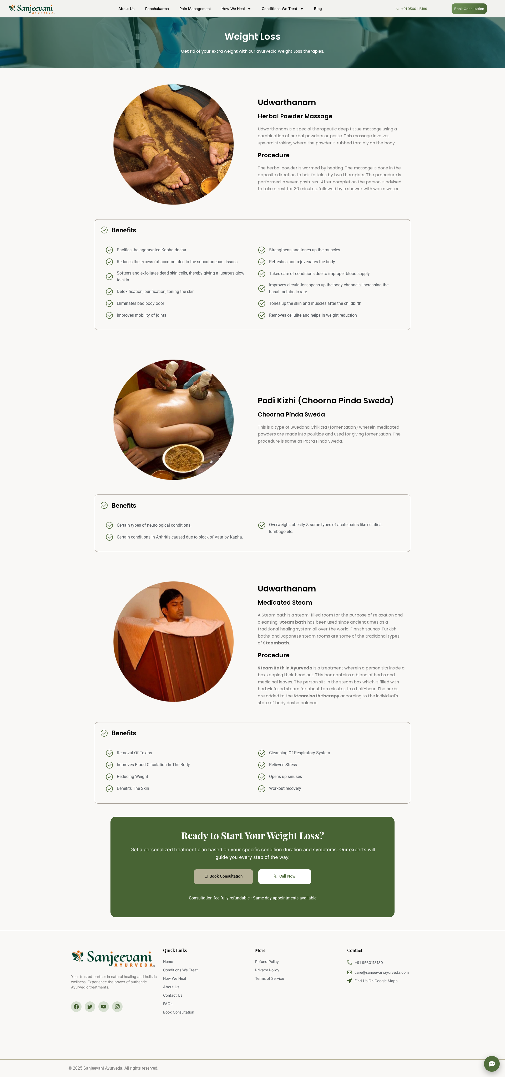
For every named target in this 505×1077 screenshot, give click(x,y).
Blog (318, 8)
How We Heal (233, 8)
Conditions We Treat (279, 8)
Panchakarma (157, 8)
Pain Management (195, 8)
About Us (126, 8)
